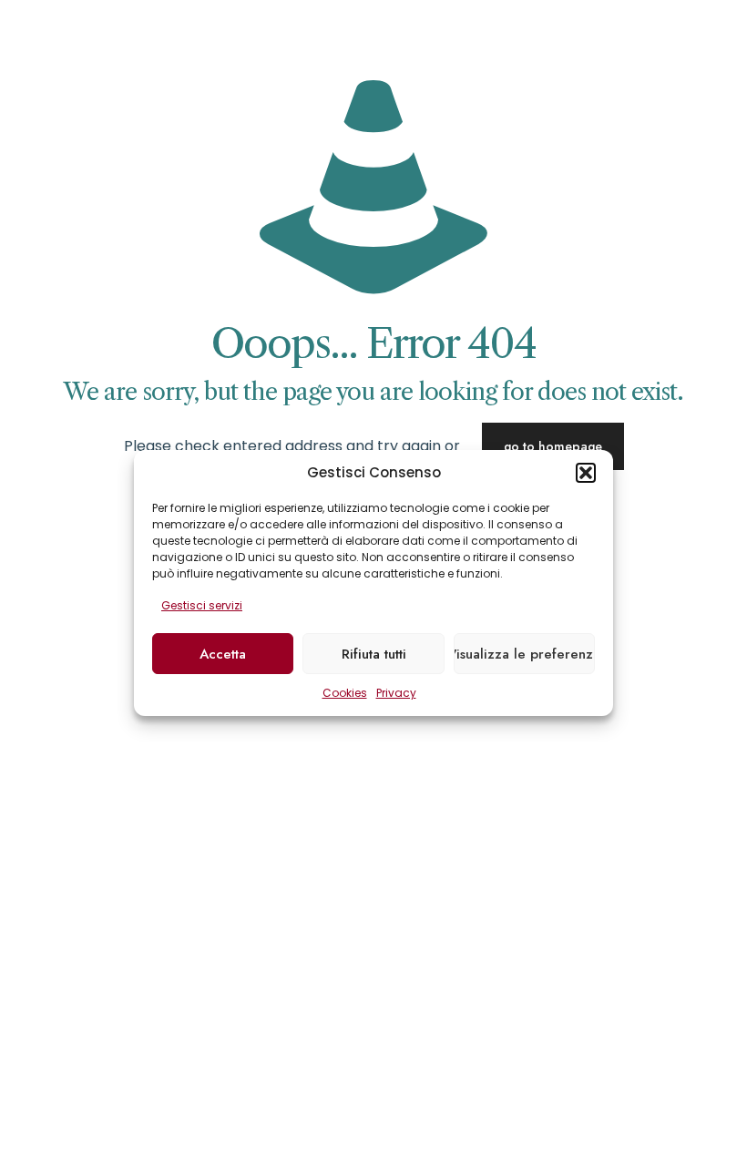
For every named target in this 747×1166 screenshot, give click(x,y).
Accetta (223, 654)
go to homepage (553, 446)
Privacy (396, 693)
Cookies (344, 693)
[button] (586, 473)
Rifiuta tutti (374, 654)
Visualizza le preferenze (524, 654)
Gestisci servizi (201, 605)
